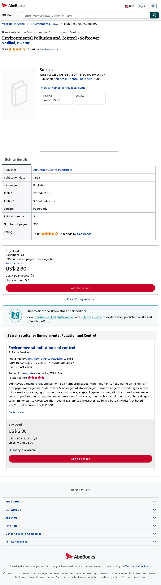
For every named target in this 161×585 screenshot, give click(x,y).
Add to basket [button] (80, 288)
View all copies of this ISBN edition (64, 87)
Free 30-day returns (80, 299)
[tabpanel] (79, 203)
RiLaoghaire (26, 373)
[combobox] (86, 15)
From (52, 98)
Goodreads (51, 49)
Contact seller (17, 412)
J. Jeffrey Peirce (91, 317)
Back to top (80, 490)
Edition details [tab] (16, 159)
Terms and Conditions (138, 566)
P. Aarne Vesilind (45, 317)
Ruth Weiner (65, 317)
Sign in (142, 6)
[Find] (154, 15)
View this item (14, 262)
